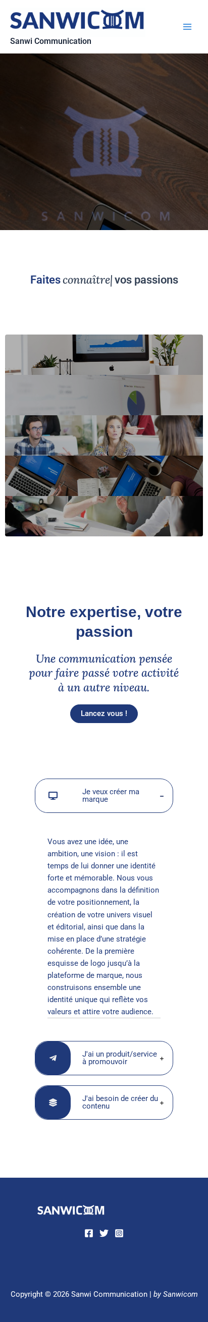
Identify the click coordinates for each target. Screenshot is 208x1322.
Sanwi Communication (50, 41)
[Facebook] (88, 1233)
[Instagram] (119, 1233)
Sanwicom (180, 1294)
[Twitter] (104, 1233)
